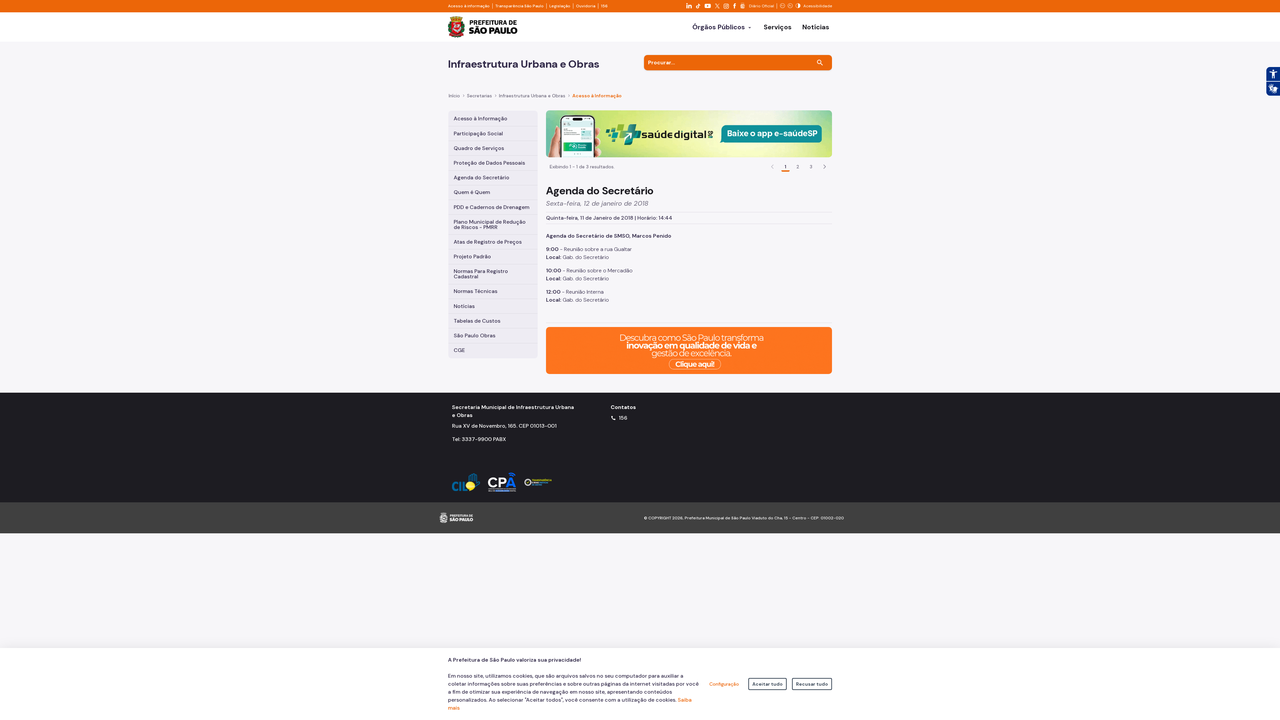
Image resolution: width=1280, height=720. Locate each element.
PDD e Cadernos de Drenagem (491, 207)
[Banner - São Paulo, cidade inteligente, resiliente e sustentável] (689, 349)
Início (454, 96)
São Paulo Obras (474, 335)
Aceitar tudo (767, 684)
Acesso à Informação (597, 96)
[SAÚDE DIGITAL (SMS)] (689, 133)
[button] (825, 166)
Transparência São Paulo (519, 6)
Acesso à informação (469, 6)
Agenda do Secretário (481, 177)
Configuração (724, 684)
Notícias (464, 306)
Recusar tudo (812, 684)
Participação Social (478, 133)
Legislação (559, 6)
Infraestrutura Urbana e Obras (532, 96)
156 (604, 6)
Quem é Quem (472, 192)
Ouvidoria (585, 6)
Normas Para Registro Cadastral (481, 274)
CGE (459, 350)
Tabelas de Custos (477, 320)
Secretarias (479, 96)
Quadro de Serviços (479, 148)
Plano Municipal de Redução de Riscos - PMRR (490, 224)
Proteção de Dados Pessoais (489, 162)
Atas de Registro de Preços (488, 241)
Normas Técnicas (475, 291)
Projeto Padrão (472, 256)
